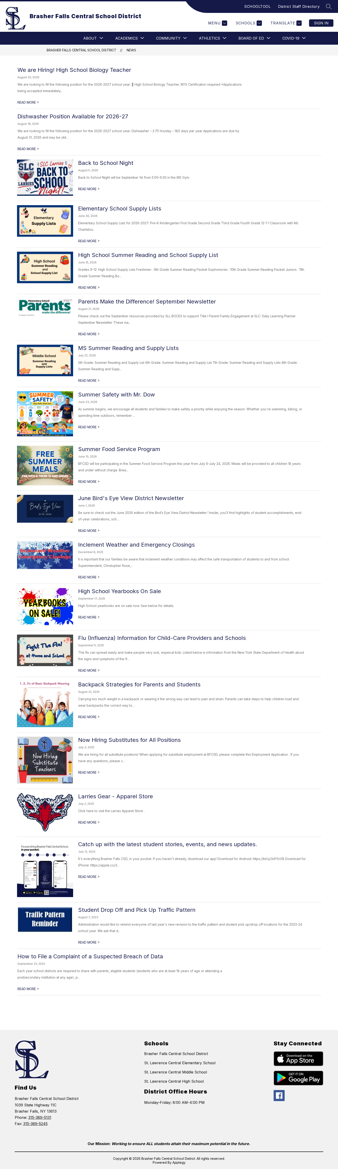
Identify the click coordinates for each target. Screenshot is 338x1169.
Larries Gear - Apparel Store (115, 796)
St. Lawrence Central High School (174, 1081)
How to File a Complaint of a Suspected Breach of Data (90, 956)
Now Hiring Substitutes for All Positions (129, 740)
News (131, 50)
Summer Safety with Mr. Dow (116, 394)
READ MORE (28, 102)
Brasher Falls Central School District (81, 50)
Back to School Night (105, 163)
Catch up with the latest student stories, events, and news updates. (167, 844)
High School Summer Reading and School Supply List (148, 255)
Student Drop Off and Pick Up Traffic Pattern (136, 910)
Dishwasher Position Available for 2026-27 (72, 116)
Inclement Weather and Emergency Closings (136, 544)
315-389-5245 (35, 1123)
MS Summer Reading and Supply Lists (128, 348)
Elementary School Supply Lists (119, 208)
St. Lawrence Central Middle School (175, 1072)
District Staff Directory (299, 6)
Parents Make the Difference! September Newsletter (147, 301)
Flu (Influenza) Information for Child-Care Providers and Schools (162, 638)
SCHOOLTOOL (257, 6)
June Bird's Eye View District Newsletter (131, 498)
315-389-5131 (39, 1117)
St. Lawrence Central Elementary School (179, 1063)
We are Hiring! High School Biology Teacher (74, 70)
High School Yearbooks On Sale (119, 591)
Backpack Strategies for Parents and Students (139, 684)
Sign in (321, 23)
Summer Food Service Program (119, 449)
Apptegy (179, 1162)
